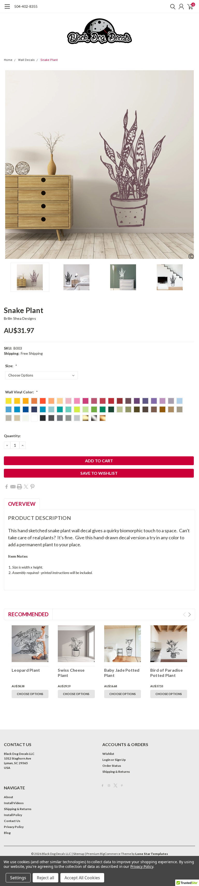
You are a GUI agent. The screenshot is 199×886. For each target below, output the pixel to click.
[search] (171, 6)
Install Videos (14, 803)
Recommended (28, 614)
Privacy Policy (14, 827)
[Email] (13, 486)
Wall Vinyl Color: (21, 392)
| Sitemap (78, 854)
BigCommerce (110, 854)
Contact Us (12, 821)
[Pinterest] (32, 486)
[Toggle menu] (7, 9)
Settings (18, 878)
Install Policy (13, 815)
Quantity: (12, 436)
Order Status (111, 766)
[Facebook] (6, 486)
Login (106, 760)
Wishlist (108, 754)
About (8, 797)
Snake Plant (49, 60)
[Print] (19, 486)
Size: (11, 366)
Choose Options (30, 694)
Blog (7, 833)
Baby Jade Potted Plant (122, 673)
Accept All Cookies (82, 878)
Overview (21, 504)
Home (8, 60)
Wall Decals (26, 60)
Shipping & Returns (116, 772)
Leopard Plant (26, 670)
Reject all (45, 878)
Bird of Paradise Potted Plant (166, 673)
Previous (9, 164)
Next (190, 164)
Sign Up (120, 760)
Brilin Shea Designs (20, 318)
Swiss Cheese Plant (71, 673)
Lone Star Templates (151, 854)
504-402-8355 (26, 6)
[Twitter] (26, 486)
